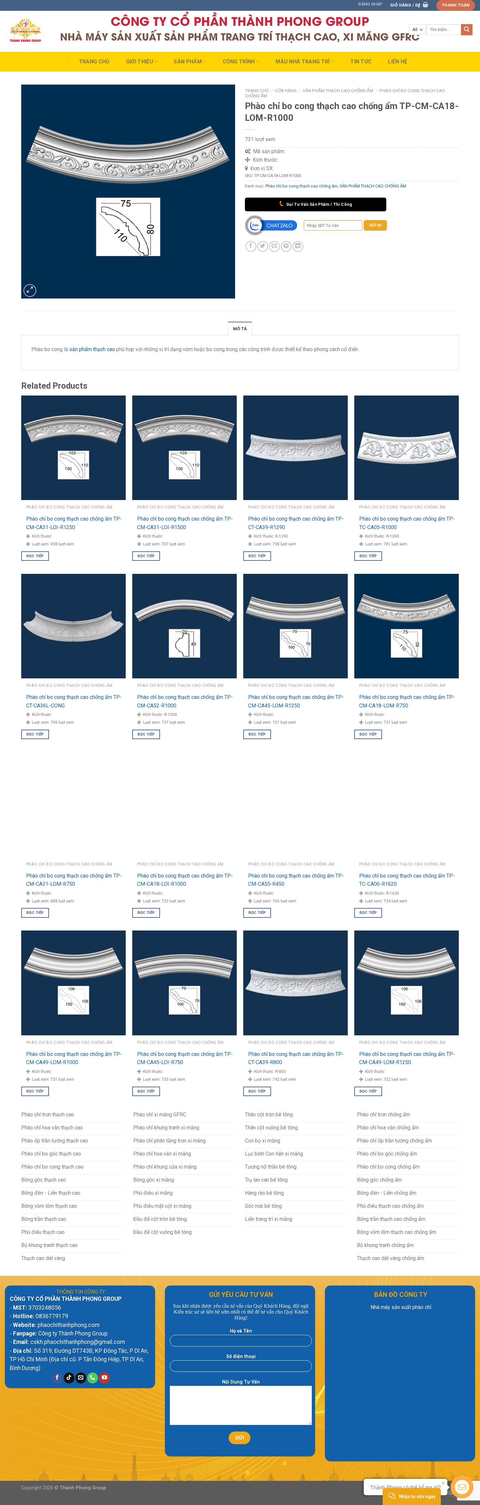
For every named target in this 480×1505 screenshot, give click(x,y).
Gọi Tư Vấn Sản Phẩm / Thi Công (318, 204)
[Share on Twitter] (262, 246)
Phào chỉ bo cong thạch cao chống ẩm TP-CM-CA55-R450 (296, 880)
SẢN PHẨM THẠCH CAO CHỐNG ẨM (338, 90)
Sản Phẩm (188, 61)
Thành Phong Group (83, 1488)
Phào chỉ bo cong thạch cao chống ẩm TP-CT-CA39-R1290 (296, 523)
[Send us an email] (80, 1378)
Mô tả (240, 328)
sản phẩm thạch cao (92, 349)
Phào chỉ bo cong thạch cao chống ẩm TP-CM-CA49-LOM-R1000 (74, 1058)
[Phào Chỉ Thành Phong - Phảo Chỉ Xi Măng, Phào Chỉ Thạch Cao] (37, 31)
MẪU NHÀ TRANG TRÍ (302, 61)
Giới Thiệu (139, 61)
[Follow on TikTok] (69, 1378)
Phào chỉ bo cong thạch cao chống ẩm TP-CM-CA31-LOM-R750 (74, 880)
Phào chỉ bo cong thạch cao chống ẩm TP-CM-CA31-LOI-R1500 (185, 523)
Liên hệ (397, 61)
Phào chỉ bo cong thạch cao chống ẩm (301, 186)
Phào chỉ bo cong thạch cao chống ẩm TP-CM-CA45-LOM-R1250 (296, 701)
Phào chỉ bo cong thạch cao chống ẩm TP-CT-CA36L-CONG (74, 701)
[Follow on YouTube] (104, 1378)
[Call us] (92, 1378)
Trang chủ (94, 61)
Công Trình (239, 61)
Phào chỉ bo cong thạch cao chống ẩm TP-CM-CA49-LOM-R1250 (407, 1058)
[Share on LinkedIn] (298, 246)
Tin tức (361, 61)
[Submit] (466, 29)
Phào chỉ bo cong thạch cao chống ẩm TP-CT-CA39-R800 (296, 1058)
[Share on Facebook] (251, 246)
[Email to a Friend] (274, 246)
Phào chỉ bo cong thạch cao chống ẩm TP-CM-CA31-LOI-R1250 (74, 523)
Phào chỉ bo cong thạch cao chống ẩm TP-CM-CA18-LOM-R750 (407, 701)
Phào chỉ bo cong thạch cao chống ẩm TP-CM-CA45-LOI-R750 (185, 1058)
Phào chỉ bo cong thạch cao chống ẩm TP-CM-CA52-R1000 (185, 701)
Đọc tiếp (35, 556)
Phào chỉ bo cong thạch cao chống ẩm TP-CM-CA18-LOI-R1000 (185, 880)
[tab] (240, 328)
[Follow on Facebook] (57, 1378)
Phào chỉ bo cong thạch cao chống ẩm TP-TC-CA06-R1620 (407, 880)
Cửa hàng (285, 90)
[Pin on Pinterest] (286, 246)
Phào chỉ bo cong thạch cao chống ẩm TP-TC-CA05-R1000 (407, 523)
